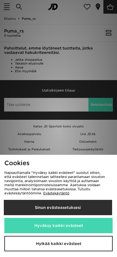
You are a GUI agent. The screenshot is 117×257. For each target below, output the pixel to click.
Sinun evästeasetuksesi (58, 207)
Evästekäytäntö (56, 193)
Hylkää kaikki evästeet (58, 243)
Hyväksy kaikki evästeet (58, 225)
